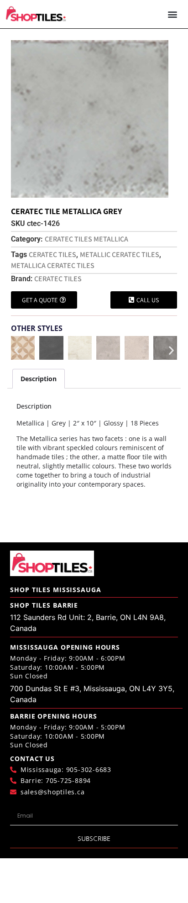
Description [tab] (39, 378)
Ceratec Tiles (52, 254)
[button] (172, 14)
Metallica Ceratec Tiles (52, 265)
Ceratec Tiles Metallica (86, 239)
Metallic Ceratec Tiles (119, 254)
